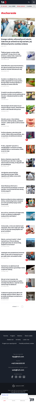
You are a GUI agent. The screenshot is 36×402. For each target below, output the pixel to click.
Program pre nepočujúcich (9, 343)
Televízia (5, 335)
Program (12, 335)
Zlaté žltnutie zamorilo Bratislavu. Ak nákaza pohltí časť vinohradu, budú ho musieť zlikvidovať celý (12, 67)
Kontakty (18, 339)
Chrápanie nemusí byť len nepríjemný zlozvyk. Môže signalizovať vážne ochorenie (11, 174)
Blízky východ (21, 6)
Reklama (19, 335)
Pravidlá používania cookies (26, 343)
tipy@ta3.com (18, 357)
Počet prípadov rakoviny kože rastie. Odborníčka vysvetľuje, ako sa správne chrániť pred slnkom (12, 134)
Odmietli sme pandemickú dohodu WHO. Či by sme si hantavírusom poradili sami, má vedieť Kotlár (12, 254)
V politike (29, 6)
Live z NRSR (12, 6)
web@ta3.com (18, 370)
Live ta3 (5, 6)
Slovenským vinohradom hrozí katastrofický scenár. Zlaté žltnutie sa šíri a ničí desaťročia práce (12, 107)
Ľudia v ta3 (26, 339)
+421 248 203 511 (18, 363)
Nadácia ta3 (10, 339)
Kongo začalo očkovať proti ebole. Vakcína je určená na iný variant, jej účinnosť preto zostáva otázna (16, 41)
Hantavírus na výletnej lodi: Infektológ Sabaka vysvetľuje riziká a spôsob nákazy (13, 267)
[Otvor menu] (34, 2)
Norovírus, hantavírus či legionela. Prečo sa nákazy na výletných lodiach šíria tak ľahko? (12, 214)
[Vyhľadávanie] (29, 2)
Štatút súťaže (28, 335)
